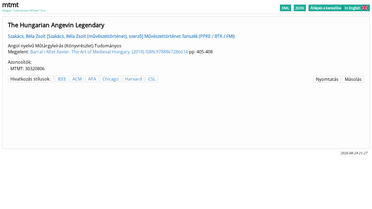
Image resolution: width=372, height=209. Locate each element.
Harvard (133, 79)
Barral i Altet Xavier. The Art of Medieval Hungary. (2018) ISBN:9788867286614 (109, 52)
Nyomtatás (327, 79)
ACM (77, 79)
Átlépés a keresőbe (325, 7)
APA (92, 79)
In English (352, 7)
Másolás (353, 79)
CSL (151, 79)
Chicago (110, 79)
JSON (300, 7)
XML (285, 7)
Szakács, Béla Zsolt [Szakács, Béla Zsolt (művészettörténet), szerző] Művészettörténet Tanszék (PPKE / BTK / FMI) (121, 36)
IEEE (62, 79)
